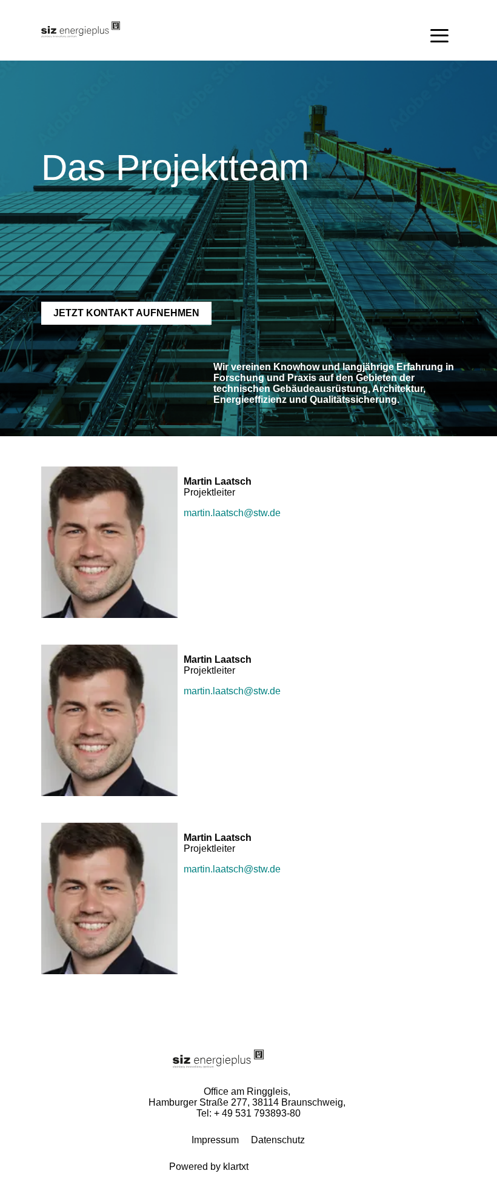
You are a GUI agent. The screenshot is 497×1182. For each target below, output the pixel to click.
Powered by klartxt (208, 1166)
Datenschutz (278, 1140)
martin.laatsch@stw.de (232, 513)
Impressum (215, 1140)
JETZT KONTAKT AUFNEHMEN (126, 313)
